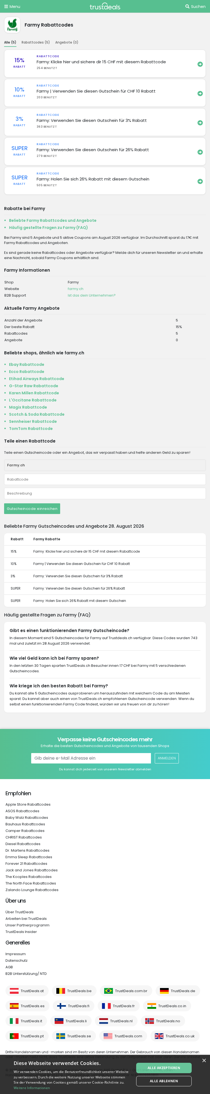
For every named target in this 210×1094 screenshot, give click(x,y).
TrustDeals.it (31, 1021)
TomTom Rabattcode (31, 428)
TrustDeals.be (79, 990)
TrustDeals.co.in (172, 1006)
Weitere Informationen (32, 1088)
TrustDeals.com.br (131, 990)
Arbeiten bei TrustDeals (26, 918)
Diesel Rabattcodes (22, 843)
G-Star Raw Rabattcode (33, 386)
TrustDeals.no (168, 1021)
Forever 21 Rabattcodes (26, 863)
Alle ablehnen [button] (164, 1081)
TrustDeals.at (32, 990)
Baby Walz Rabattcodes (26, 817)
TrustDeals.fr (124, 1006)
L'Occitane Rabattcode (33, 400)
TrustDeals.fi (78, 1006)
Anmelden (167, 758)
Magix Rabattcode (28, 407)
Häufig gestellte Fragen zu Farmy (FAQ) (48, 227)
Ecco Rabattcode (26, 371)
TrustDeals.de (183, 990)
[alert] (105, 1074)
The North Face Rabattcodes (30, 883)
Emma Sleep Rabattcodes (28, 857)
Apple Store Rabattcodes (28, 804)
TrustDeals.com (128, 1036)
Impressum (15, 954)
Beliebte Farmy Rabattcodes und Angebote (53, 220)
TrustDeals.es (33, 1006)
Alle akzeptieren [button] (164, 1068)
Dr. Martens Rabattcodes (27, 850)
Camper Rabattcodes (25, 830)
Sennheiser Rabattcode (33, 421)
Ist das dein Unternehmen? (92, 295)
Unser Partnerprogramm (27, 925)
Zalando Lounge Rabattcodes (32, 889)
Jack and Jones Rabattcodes (31, 870)
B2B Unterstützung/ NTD (26, 973)
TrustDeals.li (76, 1021)
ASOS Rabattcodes (22, 811)
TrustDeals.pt (32, 1036)
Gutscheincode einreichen (32, 508)
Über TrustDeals (19, 912)
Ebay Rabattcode (26, 364)
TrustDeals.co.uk (180, 1036)
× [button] (204, 1061)
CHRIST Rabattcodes (23, 837)
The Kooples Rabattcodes (28, 876)
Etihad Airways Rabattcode (36, 378)
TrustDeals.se (79, 1036)
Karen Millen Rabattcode (34, 393)
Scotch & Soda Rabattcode (37, 414)
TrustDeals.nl (121, 1021)
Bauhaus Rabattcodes (25, 824)
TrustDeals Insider (21, 931)
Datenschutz (16, 960)
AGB (9, 967)
